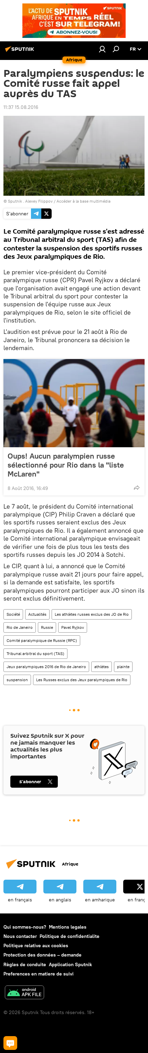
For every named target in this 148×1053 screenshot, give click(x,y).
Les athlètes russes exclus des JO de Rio (92, 614)
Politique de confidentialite (69, 936)
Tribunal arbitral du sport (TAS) (35, 653)
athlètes (101, 666)
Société (13, 614)
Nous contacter (20, 936)
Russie (47, 627)
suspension (17, 679)
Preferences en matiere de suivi (38, 974)
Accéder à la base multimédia (83, 201)
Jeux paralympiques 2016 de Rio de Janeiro (46, 666)
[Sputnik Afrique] (20, 52)
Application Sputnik (70, 964)
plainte (123, 666)
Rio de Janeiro (20, 627)
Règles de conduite (24, 964)
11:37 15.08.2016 (20, 107)
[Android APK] (24, 993)
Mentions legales (67, 927)
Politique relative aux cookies (35, 945)
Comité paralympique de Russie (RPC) (42, 640)
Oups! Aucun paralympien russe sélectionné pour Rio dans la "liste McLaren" (66, 464)
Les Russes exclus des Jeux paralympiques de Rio (81, 679)
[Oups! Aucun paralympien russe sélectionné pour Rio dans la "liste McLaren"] (74, 403)
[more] (137, 487)
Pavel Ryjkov (72, 627)
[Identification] (102, 49)
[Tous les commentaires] (10, 1043)
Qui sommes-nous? (24, 927)
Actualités (37, 614)
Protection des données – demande (42, 955)
